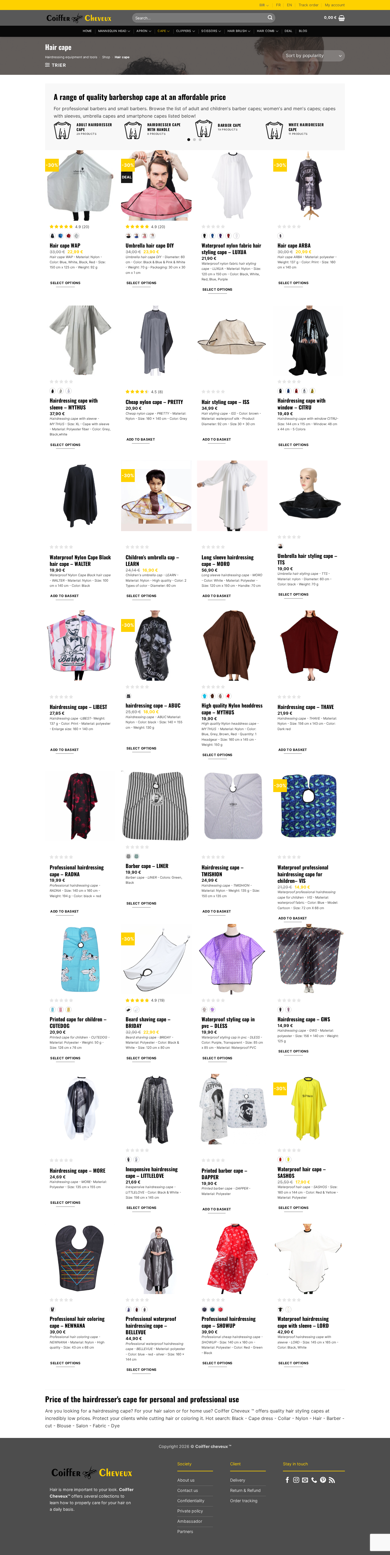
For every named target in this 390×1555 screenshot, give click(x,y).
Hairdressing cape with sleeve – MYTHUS (74, 404)
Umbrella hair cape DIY (150, 245)
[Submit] (270, 18)
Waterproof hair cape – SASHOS (302, 1172)
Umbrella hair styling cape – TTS (307, 559)
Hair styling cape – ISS (225, 402)
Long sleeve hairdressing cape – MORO (228, 560)
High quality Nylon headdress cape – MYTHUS (232, 709)
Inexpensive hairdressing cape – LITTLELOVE (152, 1172)
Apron (141, 31)
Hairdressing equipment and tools (71, 57)
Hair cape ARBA (294, 245)
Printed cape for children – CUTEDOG (78, 1022)
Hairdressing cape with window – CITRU (301, 404)
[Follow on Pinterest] (323, 1480)
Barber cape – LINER (147, 866)
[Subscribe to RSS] (332, 1480)
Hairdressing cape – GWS (304, 1019)
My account (335, 5)
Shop (106, 57)
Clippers (183, 31)
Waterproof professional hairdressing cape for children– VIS (303, 874)
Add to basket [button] (140, 439)
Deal (288, 31)
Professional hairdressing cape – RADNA (77, 870)
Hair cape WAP (65, 245)
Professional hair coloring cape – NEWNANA (77, 1322)
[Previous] (56, 130)
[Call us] (314, 1480)
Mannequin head (112, 31)
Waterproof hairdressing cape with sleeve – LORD (303, 1322)
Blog (303, 31)
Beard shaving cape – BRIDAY (148, 1022)
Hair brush (237, 31)
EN (289, 5)
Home (87, 31)
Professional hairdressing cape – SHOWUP (229, 1322)
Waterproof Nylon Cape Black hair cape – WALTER (80, 560)
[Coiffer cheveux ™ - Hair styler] (84, 18)
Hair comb (266, 31)
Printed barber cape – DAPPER (224, 1174)
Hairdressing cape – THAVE (306, 707)
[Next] (332, 130)
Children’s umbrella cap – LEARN (152, 560)
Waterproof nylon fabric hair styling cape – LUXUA (231, 249)
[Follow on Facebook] (287, 1480)
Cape (162, 31)
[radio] (52, 236)
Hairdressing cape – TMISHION (223, 870)
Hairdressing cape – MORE (77, 1170)
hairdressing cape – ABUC (153, 705)
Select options (65, 283)
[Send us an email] (305, 1480)
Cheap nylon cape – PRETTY (154, 402)
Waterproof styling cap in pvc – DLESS (228, 1022)
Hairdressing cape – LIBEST (78, 707)
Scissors (209, 31)
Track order (309, 5)
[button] (334, 18)
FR (278, 5)
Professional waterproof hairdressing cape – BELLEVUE (151, 1325)
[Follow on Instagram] (296, 1480)
